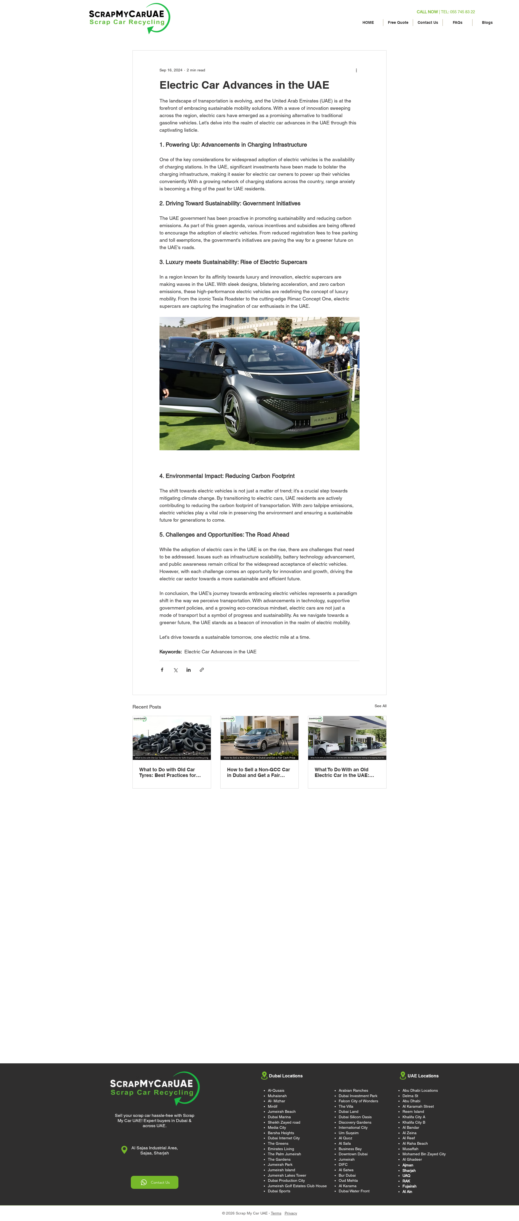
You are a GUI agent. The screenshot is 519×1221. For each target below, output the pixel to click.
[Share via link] (201, 669)
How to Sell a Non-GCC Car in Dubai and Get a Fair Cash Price (258, 772)
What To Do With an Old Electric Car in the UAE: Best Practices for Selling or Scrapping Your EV (347, 772)
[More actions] (356, 70)
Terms (276, 1213)
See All (381, 706)
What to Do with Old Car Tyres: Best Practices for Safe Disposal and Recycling (167, 772)
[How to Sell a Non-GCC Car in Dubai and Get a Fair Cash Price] (260, 738)
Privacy (291, 1213)
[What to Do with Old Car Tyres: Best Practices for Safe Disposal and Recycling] (172, 738)
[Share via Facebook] (162, 669)
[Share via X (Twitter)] (175, 669)
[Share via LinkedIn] (188, 669)
